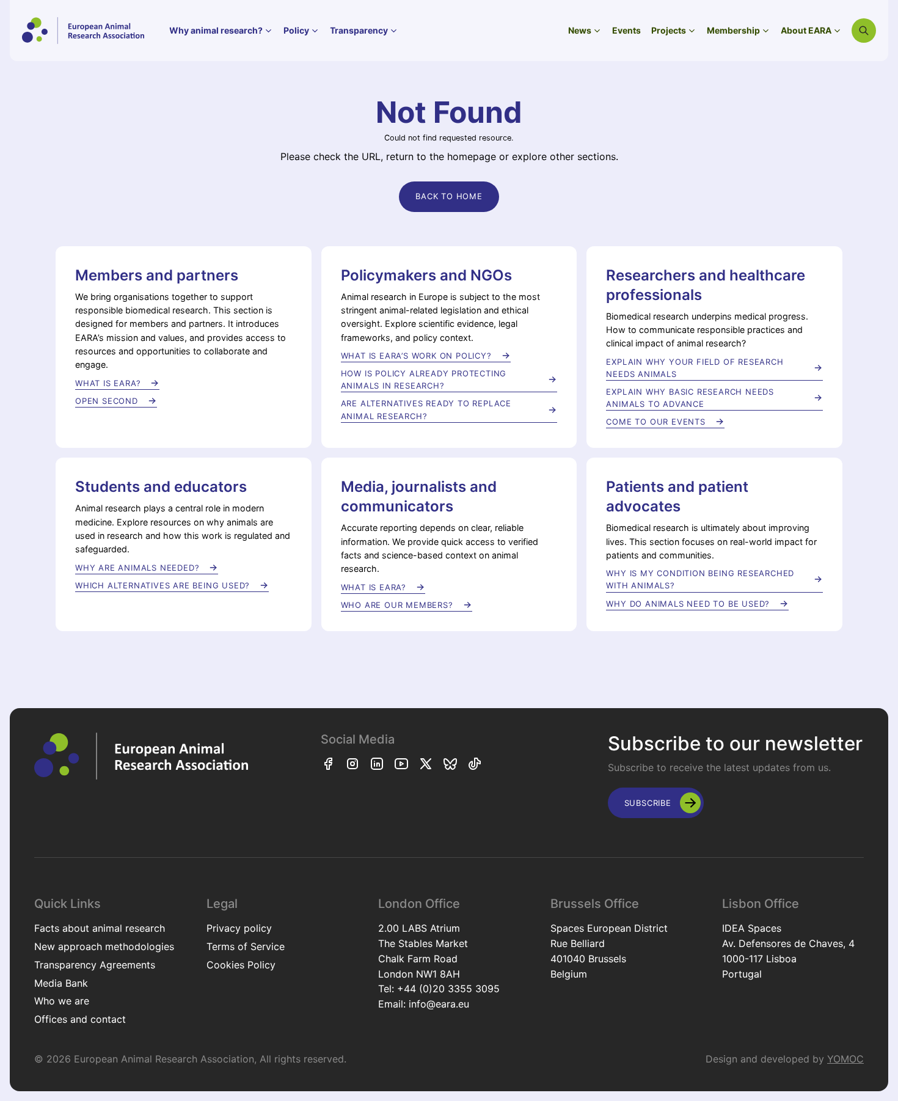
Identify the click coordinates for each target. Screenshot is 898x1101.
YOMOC (845, 1059)
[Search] (864, 30)
